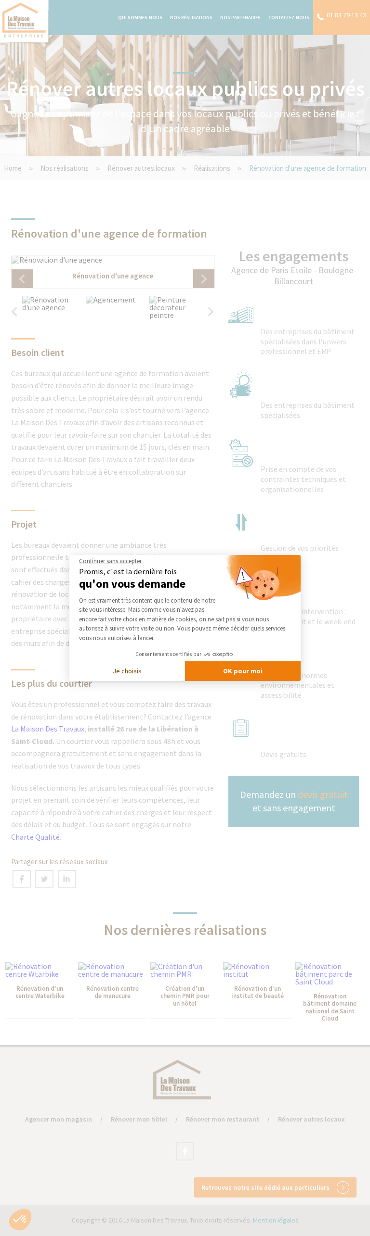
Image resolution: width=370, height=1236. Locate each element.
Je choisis (127, 671)
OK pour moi (243, 671)
